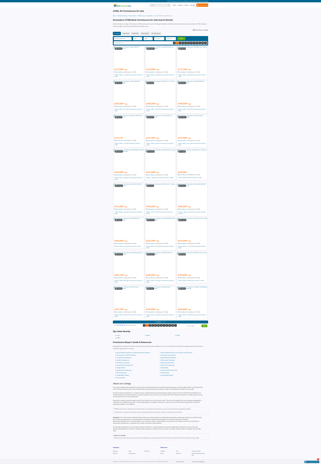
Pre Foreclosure (156, 33)
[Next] (205, 43)
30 (120, 325)
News (162, 453)
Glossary (178, 453)
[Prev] (174, 43)
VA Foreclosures (121, 373)
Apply (181, 38)
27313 (118, 335)
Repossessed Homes (167, 363)
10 (202, 43)
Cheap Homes (145, 33)
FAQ (177, 451)
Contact (186, 5)
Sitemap (162, 451)
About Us (115, 451)
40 (122, 325)
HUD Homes (165, 373)
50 (124, 325)
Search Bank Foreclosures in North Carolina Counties (133, 353)
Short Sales (164, 368)
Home (174, 5)
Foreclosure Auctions (123, 363)
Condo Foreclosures (122, 360)
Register (115, 453)
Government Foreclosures (124, 365)
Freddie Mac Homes (122, 375)
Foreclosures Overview (168, 355)
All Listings (117, 33)
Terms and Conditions (198, 461)
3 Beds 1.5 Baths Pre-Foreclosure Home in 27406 (159, 177)
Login (193, 5)
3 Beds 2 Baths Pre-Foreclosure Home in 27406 (127, 246)
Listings (180, 5)
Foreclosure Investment (123, 358)
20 (117, 325)
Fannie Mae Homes (167, 375)
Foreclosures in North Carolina (126, 355)
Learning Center (196, 451)
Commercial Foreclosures (169, 370)
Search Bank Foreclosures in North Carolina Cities (176, 353)
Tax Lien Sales (120, 378)
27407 (118, 338)
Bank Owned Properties (168, 358)
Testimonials (132, 453)
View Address (119, 72)
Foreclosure (126, 33)
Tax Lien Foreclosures (168, 365)
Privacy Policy (180, 461)
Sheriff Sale (135, 33)
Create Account (202, 5)
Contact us (147, 451)
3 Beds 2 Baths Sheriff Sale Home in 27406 (190, 177)
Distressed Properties (168, 360)
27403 (178, 335)
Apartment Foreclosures (124, 370)
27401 (148, 335)
